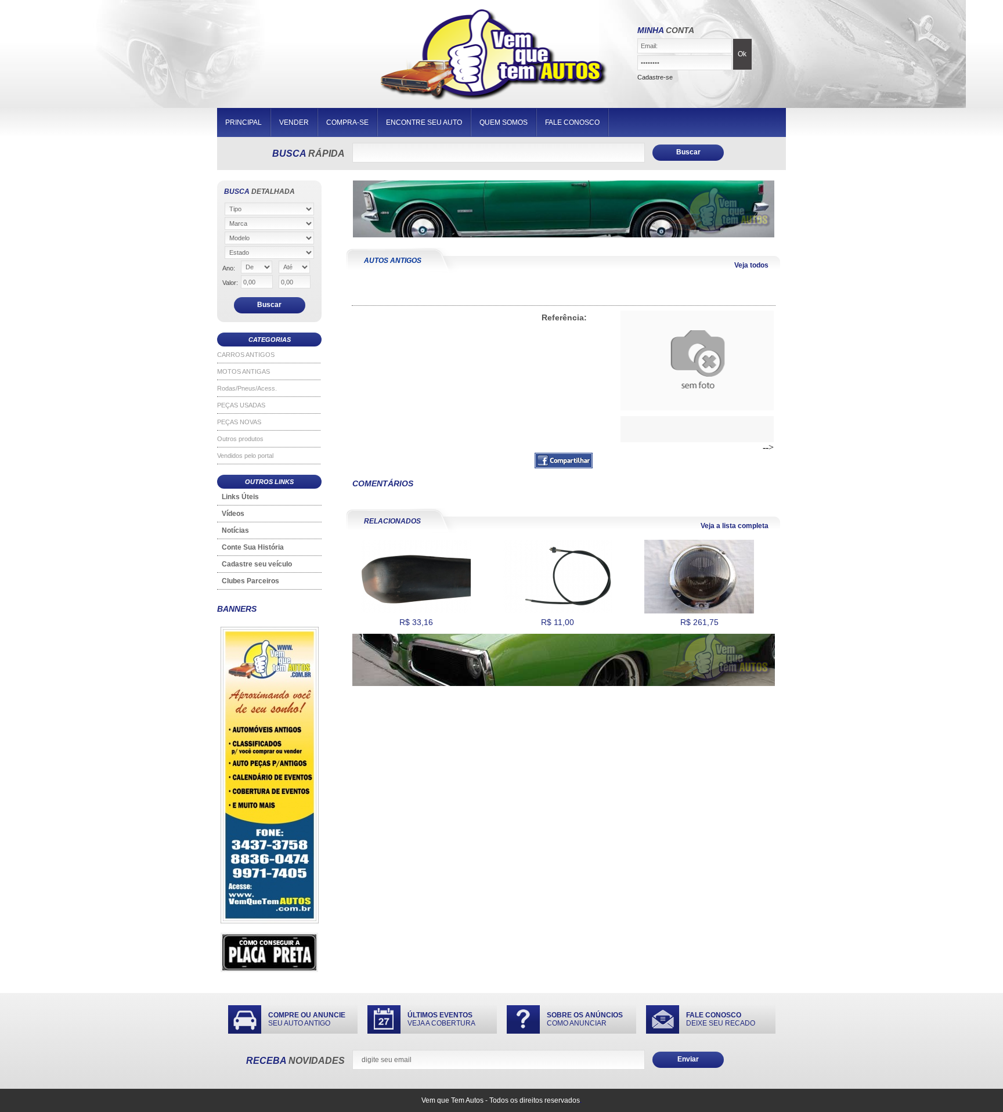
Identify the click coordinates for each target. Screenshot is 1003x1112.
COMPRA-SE (347, 122)
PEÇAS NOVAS (239, 421)
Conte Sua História (253, 547)
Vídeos (233, 514)
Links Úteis (240, 497)
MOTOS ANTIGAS (243, 371)
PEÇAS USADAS (241, 405)
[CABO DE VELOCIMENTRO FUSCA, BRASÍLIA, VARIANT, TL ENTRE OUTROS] (557, 611)
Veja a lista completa (735, 526)
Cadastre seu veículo (257, 564)
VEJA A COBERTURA (441, 1019)
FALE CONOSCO (572, 122)
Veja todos (751, 265)
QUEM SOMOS (503, 122)
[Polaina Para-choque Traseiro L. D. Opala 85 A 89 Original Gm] (416, 611)
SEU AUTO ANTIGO (306, 1019)
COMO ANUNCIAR (585, 1019)
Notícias (235, 530)
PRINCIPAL (243, 122)
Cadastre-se (655, 77)
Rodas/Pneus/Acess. (247, 388)
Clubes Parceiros (250, 581)
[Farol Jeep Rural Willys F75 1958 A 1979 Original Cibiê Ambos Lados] (699, 611)
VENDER (294, 122)
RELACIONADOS (392, 521)
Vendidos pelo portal (245, 455)
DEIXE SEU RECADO (720, 1019)
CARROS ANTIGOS (246, 354)
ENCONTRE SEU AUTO (424, 122)
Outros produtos (240, 438)
